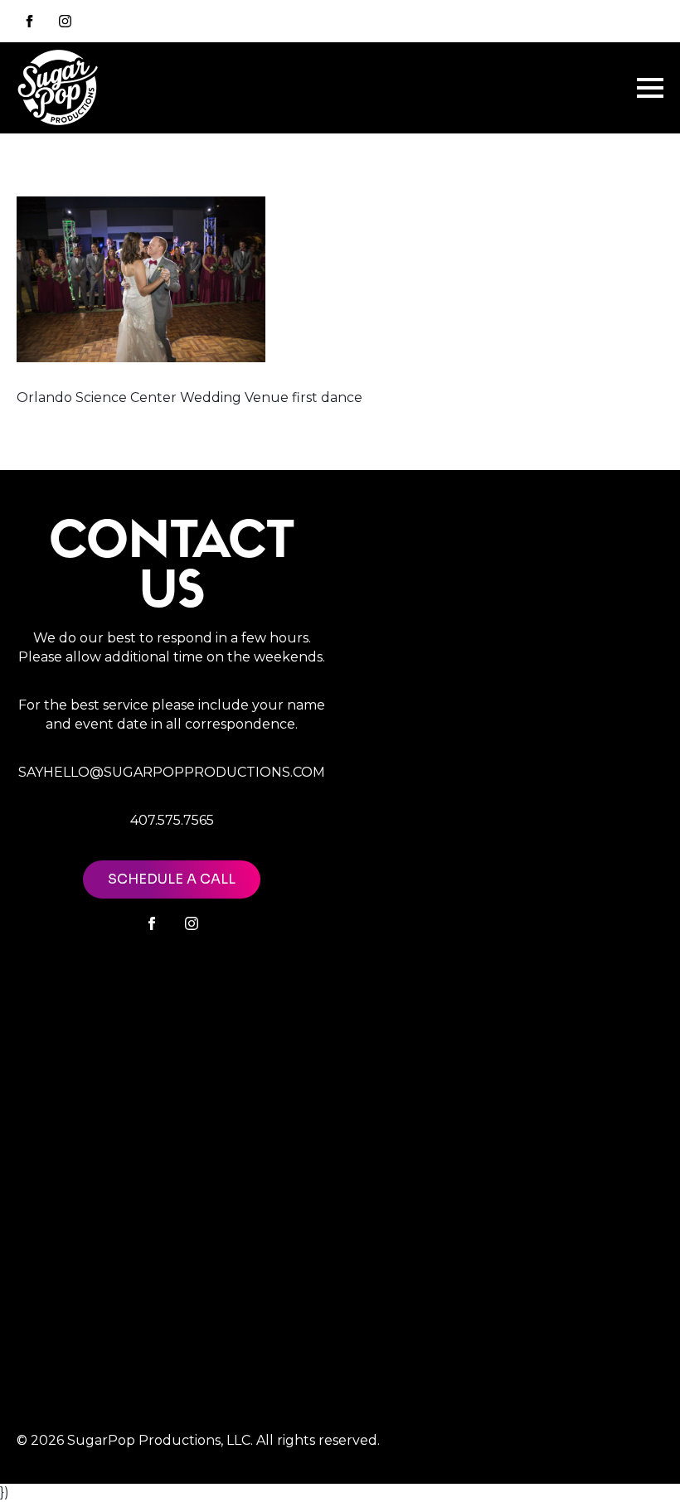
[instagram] (65, 21)
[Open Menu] (650, 88)
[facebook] (151, 923)
